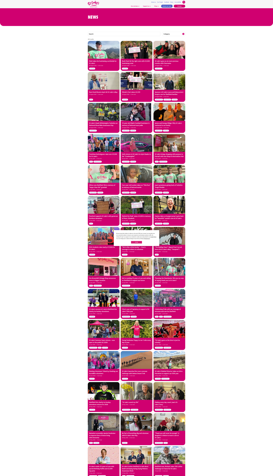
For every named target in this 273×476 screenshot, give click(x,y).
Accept (136, 242)
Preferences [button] (147, 238)
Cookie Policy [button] (153, 236)
